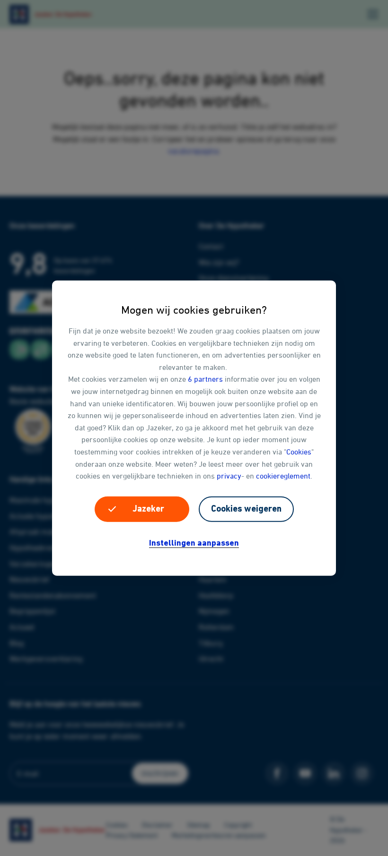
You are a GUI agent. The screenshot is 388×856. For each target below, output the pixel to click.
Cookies (298, 451)
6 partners (205, 379)
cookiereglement (283, 475)
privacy (229, 475)
